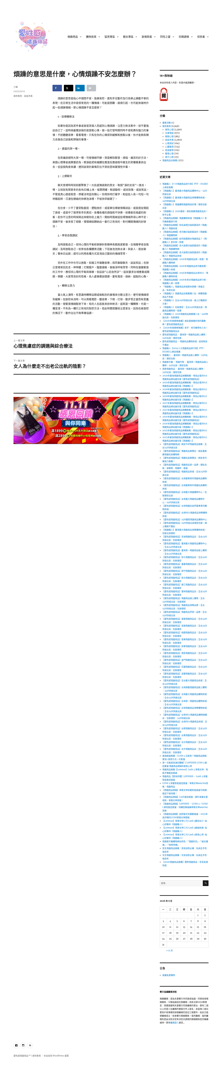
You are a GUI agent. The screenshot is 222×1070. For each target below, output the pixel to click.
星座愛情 (169, 150)
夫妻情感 (169, 133)
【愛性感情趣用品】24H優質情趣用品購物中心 (184, 519)
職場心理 (169, 153)
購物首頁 (91, 36)
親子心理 (169, 157)
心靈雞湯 (169, 146)
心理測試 (169, 143)
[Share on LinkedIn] (80, 88)
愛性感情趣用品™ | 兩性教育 (27, 1055)
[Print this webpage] (91, 88)
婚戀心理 (169, 136)
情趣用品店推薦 (169, 160)
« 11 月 (169, 950)
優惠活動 (166, 122)
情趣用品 (72, 36)
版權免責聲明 (168, 975)
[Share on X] (68, 88)
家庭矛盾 (28, 96)
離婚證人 (174, 1022)
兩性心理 (169, 129)
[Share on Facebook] (57, 88)
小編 (15, 86)
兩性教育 (17, 96)
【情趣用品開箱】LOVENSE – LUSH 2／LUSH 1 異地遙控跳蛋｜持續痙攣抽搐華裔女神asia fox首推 (185, 807)
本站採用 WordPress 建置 (56, 1055)
